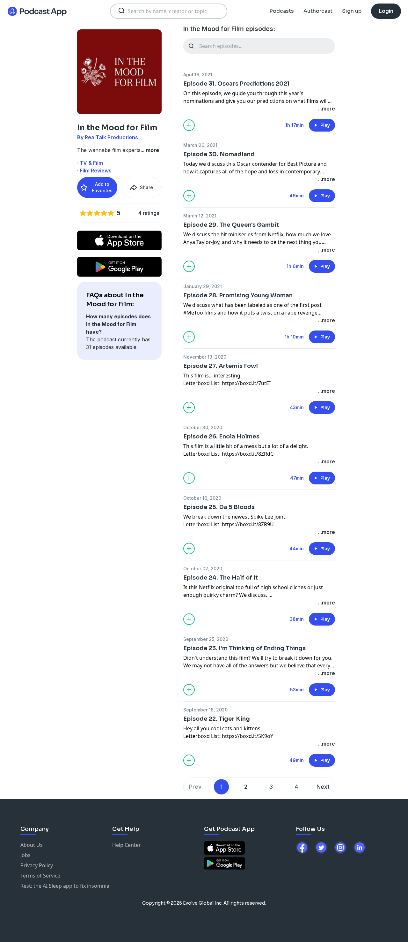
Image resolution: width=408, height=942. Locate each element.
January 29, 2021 (202, 286)
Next (323, 786)
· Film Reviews (94, 170)
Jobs (25, 855)
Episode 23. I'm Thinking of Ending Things (244, 648)
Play (325, 125)
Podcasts (281, 11)
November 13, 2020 (204, 357)
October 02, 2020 (202, 568)
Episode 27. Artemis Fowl (220, 365)
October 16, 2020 (202, 498)
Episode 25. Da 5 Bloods (219, 507)
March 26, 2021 (200, 145)
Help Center (126, 844)
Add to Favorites (102, 187)
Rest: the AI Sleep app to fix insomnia (64, 885)
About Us (31, 844)
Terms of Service (40, 875)
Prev (195, 786)
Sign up (351, 11)
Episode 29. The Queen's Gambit (231, 224)
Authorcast (317, 11)
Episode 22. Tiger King (216, 718)
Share (146, 187)
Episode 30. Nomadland (219, 154)
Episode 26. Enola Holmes (221, 436)
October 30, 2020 (202, 427)
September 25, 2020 (205, 639)
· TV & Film (90, 163)
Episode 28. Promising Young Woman (238, 295)
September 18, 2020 (205, 709)
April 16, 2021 (197, 74)
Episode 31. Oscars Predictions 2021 (236, 83)
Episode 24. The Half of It (220, 577)
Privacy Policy (36, 865)
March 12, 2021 (199, 215)
